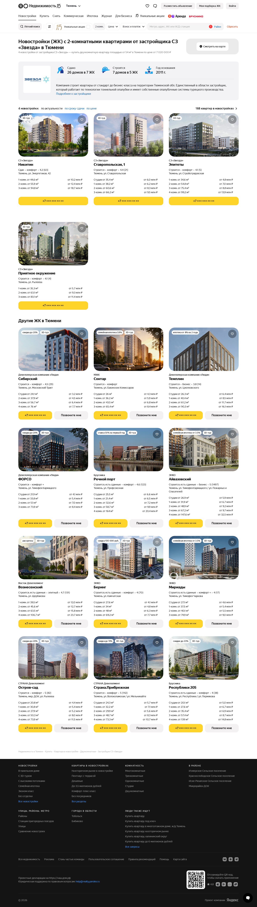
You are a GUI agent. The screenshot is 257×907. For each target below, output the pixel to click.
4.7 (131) (65, 592)
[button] (155, 6)
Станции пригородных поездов (36, 821)
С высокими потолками (31, 781)
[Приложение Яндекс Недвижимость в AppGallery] (230, 884)
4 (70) (140, 592)
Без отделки (25, 796)
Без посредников (81, 796)
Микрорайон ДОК (199, 786)
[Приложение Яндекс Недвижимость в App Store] (218, 884)
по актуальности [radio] (52, 108)
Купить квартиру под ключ (140, 821)
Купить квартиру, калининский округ (146, 836)
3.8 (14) (197, 384)
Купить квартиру (135, 816)
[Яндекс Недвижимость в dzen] (231, 859)
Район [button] (217, 26)
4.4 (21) (124, 170)
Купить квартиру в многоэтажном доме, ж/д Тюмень (155, 826)
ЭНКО (172, 475)
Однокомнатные (134, 781)
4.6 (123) (141, 484)
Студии (129, 786)
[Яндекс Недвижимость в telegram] (236, 859)
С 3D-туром (25, 776)
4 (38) (215, 692)
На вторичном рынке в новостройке (92, 770)
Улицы (22, 826)
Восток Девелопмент (30, 583)
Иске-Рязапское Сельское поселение (210, 781)
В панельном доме (29, 770)
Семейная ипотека (29, 786)
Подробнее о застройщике (73, 93)
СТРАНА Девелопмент (31, 683)
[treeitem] (28, 16)
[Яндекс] (232, 900)
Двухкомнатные (134, 791)
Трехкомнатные (134, 776)
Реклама (49, 859)
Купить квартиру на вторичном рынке (147, 831)
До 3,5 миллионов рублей (86, 786)
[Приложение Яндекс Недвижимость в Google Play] (224, 884)
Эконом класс (26, 791)
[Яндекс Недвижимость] (39, 5)
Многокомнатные (135, 770)
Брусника (99, 475)
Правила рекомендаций (141, 859)
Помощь (164, 859)
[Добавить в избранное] (82, 119)
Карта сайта (180, 859)
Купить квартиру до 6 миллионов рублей (148, 841)
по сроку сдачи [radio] (74, 108)
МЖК (97, 374)
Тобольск (77, 816)
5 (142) (124, 692)
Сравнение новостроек (31, 831)
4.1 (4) (48, 278)
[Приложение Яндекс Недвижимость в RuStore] (236, 884)
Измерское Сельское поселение (207, 770)
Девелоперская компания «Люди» (38, 374)
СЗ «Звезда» (25, 160)
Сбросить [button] (232, 26)
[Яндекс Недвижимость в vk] (225, 859)
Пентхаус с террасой (83, 776)
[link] (232, 6)
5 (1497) (214, 484)
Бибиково (77, 821)
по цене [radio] (92, 108)
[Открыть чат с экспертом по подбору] (248, 898)
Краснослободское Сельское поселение (212, 776)
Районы (22, 816)
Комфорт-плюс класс (84, 791)
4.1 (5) (198, 170)
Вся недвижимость (29, 859)
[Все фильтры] (49, 26)
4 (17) (217, 592)
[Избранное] (147, 6)
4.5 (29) (49, 384)
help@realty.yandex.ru (88, 881)
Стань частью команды (71, 859)
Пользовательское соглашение (106, 859)
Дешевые (77, 781)
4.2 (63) (44, 170)
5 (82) (48, 692)
